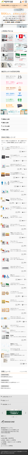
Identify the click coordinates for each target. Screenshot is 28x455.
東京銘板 (4, 443)
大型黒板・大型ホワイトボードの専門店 (11, 442)
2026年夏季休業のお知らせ (6, 376)
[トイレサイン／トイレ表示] (14, 99)
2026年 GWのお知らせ (6, 388)
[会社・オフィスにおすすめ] (14, 76)
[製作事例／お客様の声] (14, 105)
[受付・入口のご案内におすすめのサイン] (14, 82)
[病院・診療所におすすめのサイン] (14, 94)
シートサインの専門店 (7, 445)
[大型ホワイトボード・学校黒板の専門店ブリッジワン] (14, 412)
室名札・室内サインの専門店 (9, 440)
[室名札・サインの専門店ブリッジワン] (9, 2)
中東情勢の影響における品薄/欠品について (10, 382)
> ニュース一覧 (23, 371)
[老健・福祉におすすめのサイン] (14, 88)
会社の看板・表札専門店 (8, 438)
